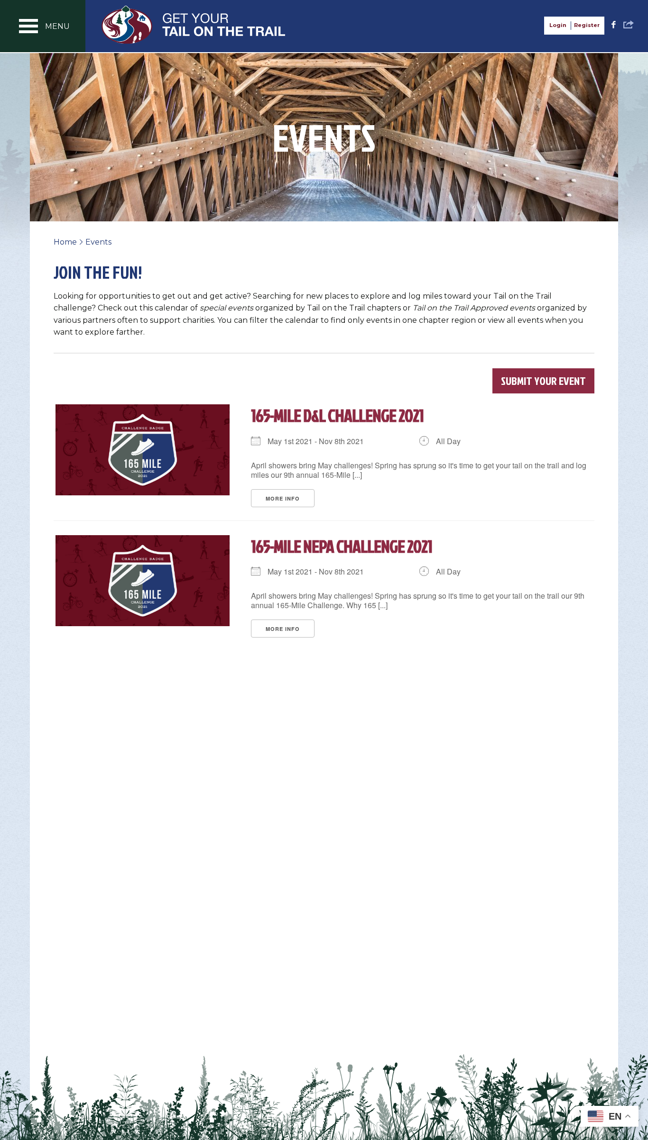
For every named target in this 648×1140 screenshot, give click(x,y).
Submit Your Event (543, 381)
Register (587, 25)
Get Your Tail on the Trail (194, 25)
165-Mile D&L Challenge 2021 (337, 415)
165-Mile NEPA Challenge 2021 (341, 546)
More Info (283, 498)
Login (557, 25)
